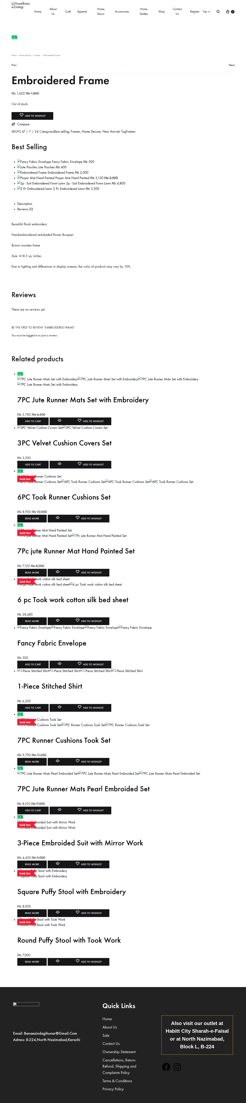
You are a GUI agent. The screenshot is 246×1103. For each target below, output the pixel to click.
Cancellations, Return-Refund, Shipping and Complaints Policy (119, 1066)
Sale (105, 1035)
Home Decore (25, 55)
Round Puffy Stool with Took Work (69, 940)
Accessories (122, 11)
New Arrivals (111, 132)
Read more (32, 518)
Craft (68, 11)
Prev (14, 65)
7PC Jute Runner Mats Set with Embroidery (83, 399)
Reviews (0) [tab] (25, 209)
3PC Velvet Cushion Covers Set (64, 443)
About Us (53, 11)
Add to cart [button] (33, 421)
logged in (31, 335)
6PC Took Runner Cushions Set (64, 497)
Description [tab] (24, 204)
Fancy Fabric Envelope (51, 643)
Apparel (82, 11)
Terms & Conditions (117, 1081)
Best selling (61, 132)
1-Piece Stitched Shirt (49, 686)
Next (231, 65)
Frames (37, 55)
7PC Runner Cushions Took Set (64, 740)
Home (37, 11)
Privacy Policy (113, 1089)
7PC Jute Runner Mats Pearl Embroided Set (83, 788)
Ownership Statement (118, 1051)
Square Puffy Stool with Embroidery (71, 891)
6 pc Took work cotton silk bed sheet (72, 599)
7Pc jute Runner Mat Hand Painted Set (76, 551)
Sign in (206, 11)
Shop (161, 11)
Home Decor (101, 11)
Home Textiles (144, 11)
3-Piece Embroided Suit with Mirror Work (80, 842)
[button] (21, 124)
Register (194, 11)
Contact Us (177, 11)
